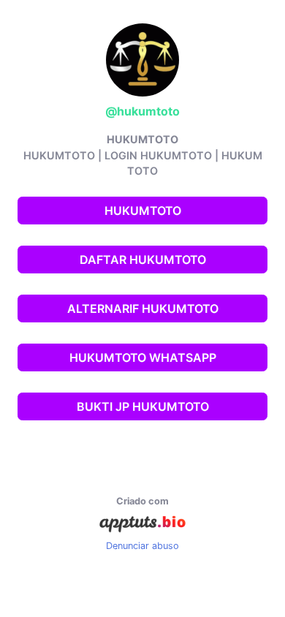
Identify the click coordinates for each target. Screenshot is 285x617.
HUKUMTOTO (142, 210)
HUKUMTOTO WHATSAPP (142, 357)
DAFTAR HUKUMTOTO (143, 259)
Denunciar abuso (142, 545)
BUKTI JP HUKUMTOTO (143, 406)
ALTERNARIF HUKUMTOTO (142, 308)
